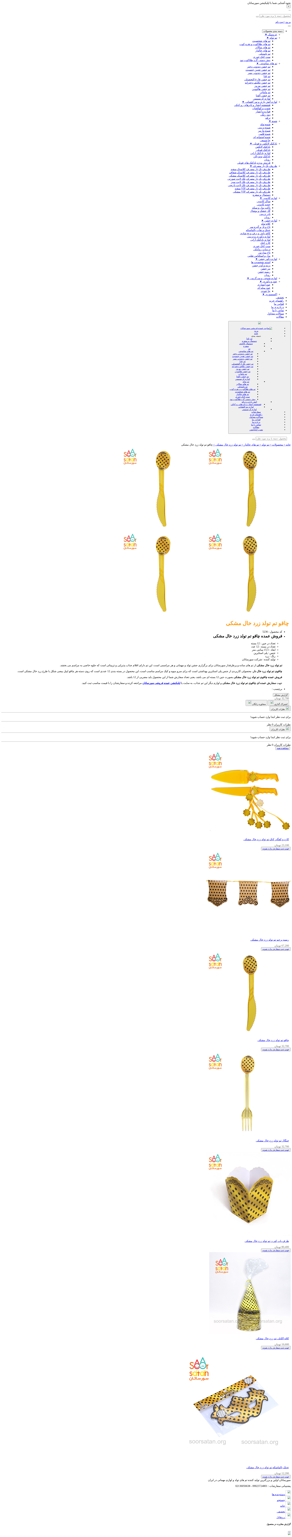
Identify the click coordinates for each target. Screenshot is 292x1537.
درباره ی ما (277, 307)
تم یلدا (249, 338)
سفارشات (256, 412)
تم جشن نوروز (242, 369)
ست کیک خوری (242, 396)
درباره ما (256, 422)
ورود (256, 331)
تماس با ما (278, 310)
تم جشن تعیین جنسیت (242, 356)
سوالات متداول (275, 313)
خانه (256, 333)
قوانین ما (279, 303)
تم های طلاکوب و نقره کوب (243, 389)
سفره (246, 346)
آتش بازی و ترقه (249, 402)
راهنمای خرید (276, 300)
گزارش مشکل (281, 695)
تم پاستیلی (243, 386)
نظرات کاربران (278, 709)
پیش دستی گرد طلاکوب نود (243, 399)
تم (249, 348)
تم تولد (246, 381)
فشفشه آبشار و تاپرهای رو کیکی (246, 404)
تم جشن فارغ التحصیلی (242, 364)
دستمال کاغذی (246, 343)
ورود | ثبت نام (283, 22)
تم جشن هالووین (242, 371)
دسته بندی (256, 336)
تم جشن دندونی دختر (243, 353)
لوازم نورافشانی (246, 407)
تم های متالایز (242, 384)
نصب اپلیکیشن (256, 429)
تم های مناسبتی (246, 351)
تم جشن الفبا (242, 376)
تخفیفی (280, 297)
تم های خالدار (242, 394)
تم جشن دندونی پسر (242, 358)
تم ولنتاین (242, 374)
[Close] (289, 1531)
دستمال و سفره (249, 341)
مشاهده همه (283, 748)
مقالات (280, 316)
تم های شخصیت (242, 391)
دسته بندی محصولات (273, 31)
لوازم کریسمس (242, 379)
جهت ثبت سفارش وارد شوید (275, 848)
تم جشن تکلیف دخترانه (242, 366)
